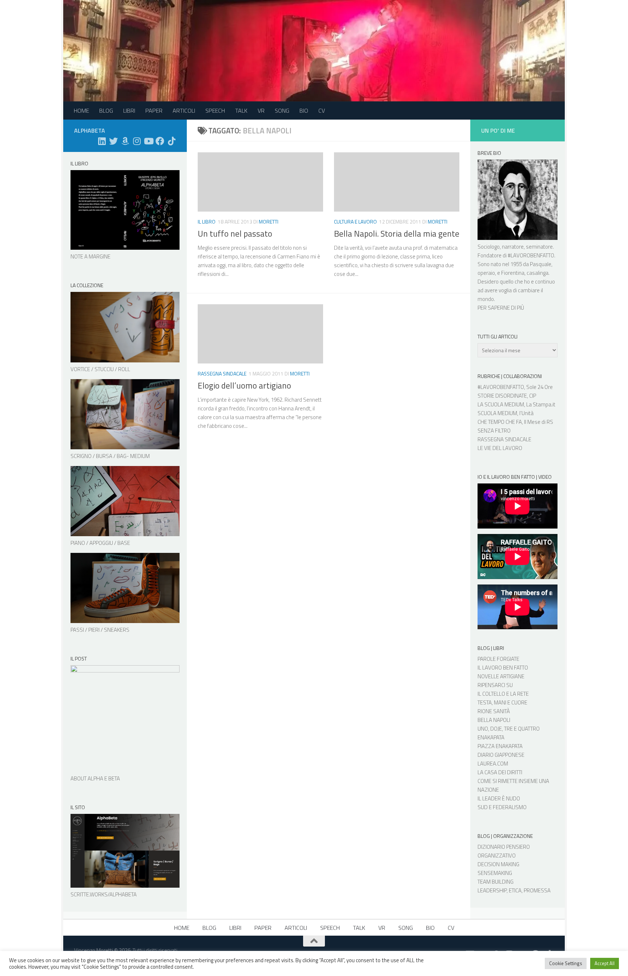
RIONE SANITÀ (494, 711)
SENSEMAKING (495, 873)
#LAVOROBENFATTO (531, 255)
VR (261, 110)
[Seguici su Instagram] (136, 141)
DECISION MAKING (498, 864)
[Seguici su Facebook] (160, 141)
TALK (241, 110)
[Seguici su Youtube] (148, 141)
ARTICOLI (184, 110)
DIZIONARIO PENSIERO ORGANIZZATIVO (504, 851)
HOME (81, 110)
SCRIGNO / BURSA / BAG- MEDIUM (110, 456)
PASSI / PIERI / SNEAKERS (100, 630)
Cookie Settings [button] (565, 963)
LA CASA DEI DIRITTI (500, 772)
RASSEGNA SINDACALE (504, 439)
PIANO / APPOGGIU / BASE (100, 543)
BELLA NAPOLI (494, 720)
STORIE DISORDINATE (502, 395)
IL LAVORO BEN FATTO (503, 667)
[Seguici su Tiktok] (171, 141)
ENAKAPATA (491, 737)
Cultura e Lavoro (355, 221)
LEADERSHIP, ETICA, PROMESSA (514, 890)
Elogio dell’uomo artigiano (244, 385)
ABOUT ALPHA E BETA (95, 778)
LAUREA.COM (493, 763)
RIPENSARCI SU (495, 685)
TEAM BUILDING (496, 881)
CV (321, 110)
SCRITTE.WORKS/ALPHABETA (104, 894)
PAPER (153, 110)
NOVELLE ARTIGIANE (501, 676)
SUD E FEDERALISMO (502, 807)
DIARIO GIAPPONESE (501, 755)
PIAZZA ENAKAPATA (500, 746)
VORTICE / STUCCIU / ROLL (100, 369)
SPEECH (215, 110)
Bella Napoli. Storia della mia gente (396, 233)
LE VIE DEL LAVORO (500, 448)
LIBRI (129, 110)
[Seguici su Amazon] (125, 141)
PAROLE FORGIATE (498, 659)
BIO (303, 110)
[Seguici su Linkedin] (101, 141)
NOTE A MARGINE (90, 256)
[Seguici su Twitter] (113, 141)
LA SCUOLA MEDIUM (501, 404)
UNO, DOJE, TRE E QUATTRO (509, 728)
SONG (282, 110)
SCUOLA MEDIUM (497, 413)
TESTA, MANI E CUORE (502, 702)
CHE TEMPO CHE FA (500, 422)
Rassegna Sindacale (222, 373)
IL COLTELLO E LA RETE (503, 694)
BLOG (106, 110)
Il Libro (207, 221)
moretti (268, 221)
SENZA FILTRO (494, 430)
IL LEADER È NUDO (499, 798)
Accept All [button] (605, 963)
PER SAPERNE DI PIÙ (501, 308)
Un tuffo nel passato (235, 233)
